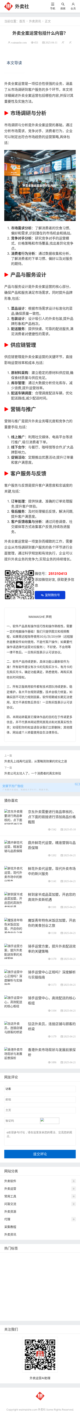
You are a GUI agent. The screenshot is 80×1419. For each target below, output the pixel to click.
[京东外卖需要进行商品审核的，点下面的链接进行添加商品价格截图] (14, 821)
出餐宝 (25, 1315)
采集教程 (10, 1227)
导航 (52, 8)
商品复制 (58, 1308)
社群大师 (59, 1302)
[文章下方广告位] (40, 785)
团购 (24, 1289)
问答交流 (10, 1204)
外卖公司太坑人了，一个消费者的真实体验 (32, 773)
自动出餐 (46, 1257)
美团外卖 (61, 1264)
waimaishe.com (19, 42)
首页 (22, 21)
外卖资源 (10, 1211)
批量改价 (11, 1289)
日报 (58, 1257)
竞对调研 (29, 1283)
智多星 (25, 1296)
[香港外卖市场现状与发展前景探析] (14, 1053)
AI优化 (9, 1264)
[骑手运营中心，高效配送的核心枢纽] (14, 1001)
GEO (68, 1257)
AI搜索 (66, 1289)
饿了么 (9, 1270)
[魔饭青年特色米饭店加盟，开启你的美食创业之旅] (14, 926)
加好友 (9, 1302)
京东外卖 (11, 1257)
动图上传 (46, 1264)
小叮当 (37, 1296)
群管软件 (27, 1308)
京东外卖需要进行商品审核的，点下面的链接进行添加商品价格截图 (52, 817)
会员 (73, 8)
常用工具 (10, 1196)
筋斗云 (22, 1264)
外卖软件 (10, 1181)
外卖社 (22, 6)
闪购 (17, 1283)
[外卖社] (8, 6)
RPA (20, 1302)
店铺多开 (11, 1296)
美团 (24, 1257)
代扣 (30, 1270)
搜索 (62, 8)
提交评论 (40, 1154)
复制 (33, 1257)
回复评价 (39, 1315)
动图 (43, 1289)
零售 (62, 1270)
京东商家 (11, 1315)
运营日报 (45, 1283)
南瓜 (33, 1289)
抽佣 (52, 1270)
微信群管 (11, 1308)
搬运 (33, 1264)
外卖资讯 (35, 21)
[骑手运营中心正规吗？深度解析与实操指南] (14, 978)
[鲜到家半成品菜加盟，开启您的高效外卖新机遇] (14, 900)
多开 (21, 1270)
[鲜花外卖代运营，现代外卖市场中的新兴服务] (14, 874)
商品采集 (42, 1308)
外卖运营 (10, 1188)
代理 (7, 1219)
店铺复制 (52, 1277)
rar (29, 1302)
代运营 (41, 1270)
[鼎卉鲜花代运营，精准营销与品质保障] (14, 846)
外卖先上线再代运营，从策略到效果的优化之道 (35, 761)
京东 (24, 1277)
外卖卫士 (11, 1277)
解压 (37, 1302)
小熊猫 (53, 1289)
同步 (47, 1302)
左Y (7, 1283)
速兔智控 (67, 1277)
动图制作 (36, 1277)
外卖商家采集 (55, 1296)
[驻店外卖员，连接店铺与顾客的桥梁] (14, 1027)
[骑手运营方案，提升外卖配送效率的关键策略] (14, 952)
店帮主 (58, 1283)
